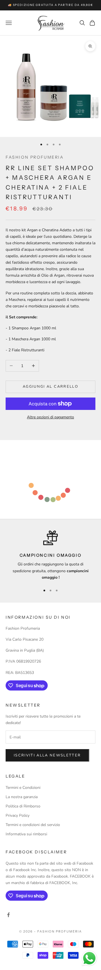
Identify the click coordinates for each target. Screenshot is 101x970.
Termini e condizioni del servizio (33, 824)
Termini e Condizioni (23, 787)
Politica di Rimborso (23, 806)
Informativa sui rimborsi (26, 834)
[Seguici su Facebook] (8, 915)
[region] (50, 555)
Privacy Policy (17, 815)
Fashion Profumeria (35, 157)
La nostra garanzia (22, 797)
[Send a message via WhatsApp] (89, 958)
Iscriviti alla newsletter (47, 755)
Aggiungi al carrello (50, 386)
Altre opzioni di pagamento (50, 417)
